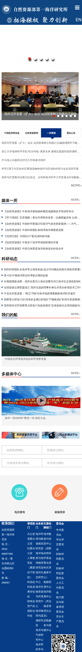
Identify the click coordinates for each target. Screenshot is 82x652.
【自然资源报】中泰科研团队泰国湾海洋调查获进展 (33, 230)
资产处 (31, 606)
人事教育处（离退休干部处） (31, 567)
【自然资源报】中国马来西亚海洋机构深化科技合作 (33, 248)
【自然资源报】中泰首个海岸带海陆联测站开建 (31, 242)
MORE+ (76, 185)
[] (73, 29)
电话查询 (20, 512)
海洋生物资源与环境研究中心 (39, 596)
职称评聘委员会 (60, 558)
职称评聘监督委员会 (60, 573)
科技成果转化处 (31, 591)
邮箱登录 (60, 512)
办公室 (31, 534)
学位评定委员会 (60, 544)
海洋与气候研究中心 (39, 634)
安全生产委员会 (60, 621)
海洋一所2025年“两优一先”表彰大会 (25, 418)
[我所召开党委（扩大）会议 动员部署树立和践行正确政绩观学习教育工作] (40, 74)
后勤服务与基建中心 (47, 625)
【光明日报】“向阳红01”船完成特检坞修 (27, 236)
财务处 (31, 601)
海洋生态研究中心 (39, 577)
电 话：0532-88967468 (7, 548)
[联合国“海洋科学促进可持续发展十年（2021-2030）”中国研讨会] (41, 45)
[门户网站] (35, 9)
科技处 (31, 582)
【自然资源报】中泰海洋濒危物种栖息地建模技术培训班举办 (39, 211)
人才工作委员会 (60, 587)
